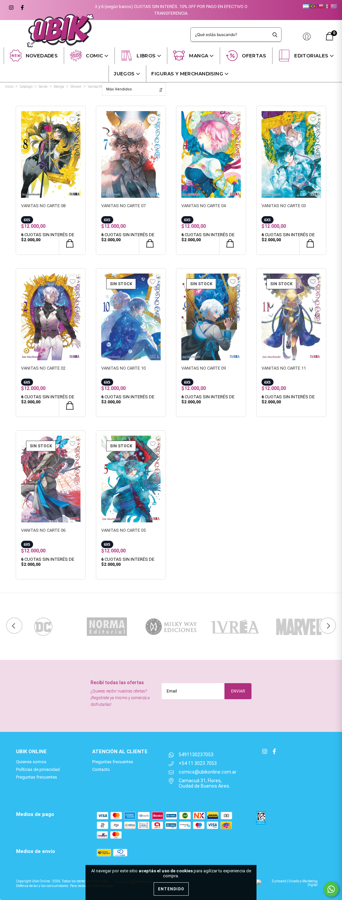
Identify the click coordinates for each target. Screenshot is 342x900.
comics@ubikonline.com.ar (207, 772)
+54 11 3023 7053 (198, 763)
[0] (329, 38)
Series (43, 86)
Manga (198, 56)
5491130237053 (196, 754)
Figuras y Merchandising (187, 74)
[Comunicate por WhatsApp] (331, 889)
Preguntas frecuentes (36, 777)
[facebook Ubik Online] (21, 6)
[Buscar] (275, 34)
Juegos (124, 74)
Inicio (9, 86)
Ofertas (254, 56)
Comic (94, 56)
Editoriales (311, 56)
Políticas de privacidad (38, 769)
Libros (146, 56)
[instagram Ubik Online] (11, 6)
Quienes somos (31, 761)
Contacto (101, 769)
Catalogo (26, 86)
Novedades (42, 56)
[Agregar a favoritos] (72, 119)
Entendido (171, 889)
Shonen (75, 86)
